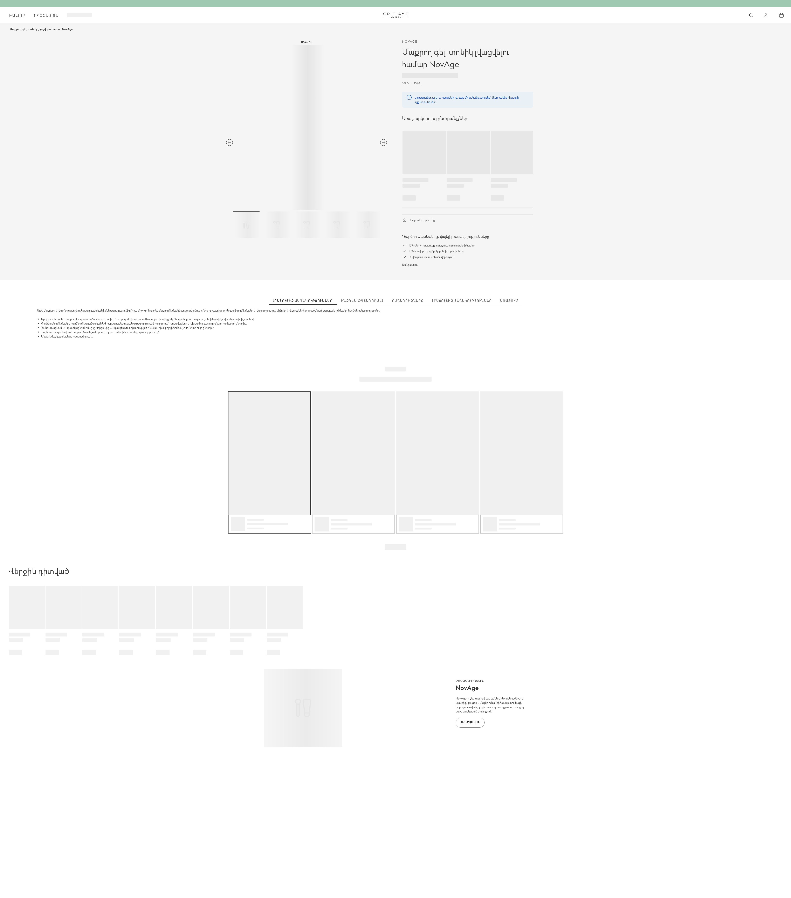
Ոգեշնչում (46, 15)
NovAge (409, 41)
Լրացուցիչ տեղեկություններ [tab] (303, 300)
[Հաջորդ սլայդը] (383, 142)
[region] (306, 127)
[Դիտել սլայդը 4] (336, 224)
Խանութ (17, 15)
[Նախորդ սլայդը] (229, 142)
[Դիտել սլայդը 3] (306, 224)
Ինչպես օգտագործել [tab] (362, 300)
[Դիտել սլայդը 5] (366, 224)
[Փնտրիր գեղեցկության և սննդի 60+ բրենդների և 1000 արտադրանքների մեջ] (751, 15)
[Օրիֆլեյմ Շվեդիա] (395, 15)
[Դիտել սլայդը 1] (246, 224)
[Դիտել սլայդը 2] (276, 224)
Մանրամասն (410, 265)
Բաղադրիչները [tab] (408, 300)
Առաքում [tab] (509, 300)
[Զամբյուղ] (781, 15)
